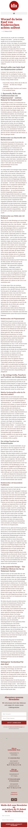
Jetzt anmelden (14, 722)
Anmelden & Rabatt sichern (14, 824)
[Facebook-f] (12, 799)
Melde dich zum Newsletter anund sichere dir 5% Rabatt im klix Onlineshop (14, 808)
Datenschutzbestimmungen (16, 727)
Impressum (14, 792)
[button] (14, 13)
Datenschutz (14, 794)
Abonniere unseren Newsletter (14, 698)
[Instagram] (15, 799)
